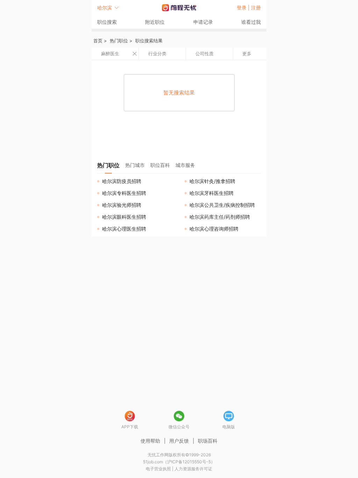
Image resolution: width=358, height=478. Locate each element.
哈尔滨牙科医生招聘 (211, 193)
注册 (256, 7)
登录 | (244, 7)
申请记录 (203, 22)
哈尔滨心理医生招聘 (124, 229)
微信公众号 (179, 426)
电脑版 (228, 426)
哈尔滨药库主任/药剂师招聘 (219, 217)
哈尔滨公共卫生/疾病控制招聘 (222, 205)
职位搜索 (107, 22)
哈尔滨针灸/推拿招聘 (212, 181)
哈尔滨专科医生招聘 (124, 193)
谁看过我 (251, 22)
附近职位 (155, 22)
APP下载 (129, 426)
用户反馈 (179, 441)
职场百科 (207, 441)
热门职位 (119, 40)
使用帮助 (150, 441)
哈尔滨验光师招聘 (121, 205)
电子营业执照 (158, 468)
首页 (97, 40)
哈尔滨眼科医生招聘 (124, 217)
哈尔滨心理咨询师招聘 (213, 229)
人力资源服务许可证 (193, 468)
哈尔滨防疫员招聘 (121, 181)
